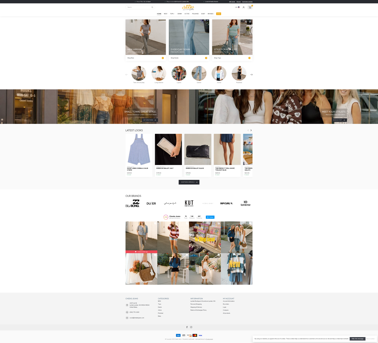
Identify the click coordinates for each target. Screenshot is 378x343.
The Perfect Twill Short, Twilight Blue (225, 169)
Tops (172, 14)
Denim (180, 14)
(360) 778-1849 (134, 312)
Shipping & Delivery (196, 307)
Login (224, 307)
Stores (239, 1)
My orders (226, 304)
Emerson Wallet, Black (195, 168)
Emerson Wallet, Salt (164, 168)
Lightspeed (191, 339)
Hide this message (357, 339)
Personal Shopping (196, 304)
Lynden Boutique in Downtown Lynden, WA (202, 301)
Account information (228, 301)
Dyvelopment (209, 339)
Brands (210, 14)
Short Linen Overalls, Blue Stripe (137, 169)
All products (226, 313)
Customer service (247, 1)
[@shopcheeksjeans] (166, 217)
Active (186, 14)
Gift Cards (232, 1)
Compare (225, 310)
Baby (203, 14)
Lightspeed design (199, 339)
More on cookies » (370, 339)
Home (159, 14)
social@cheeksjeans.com (137, 318)
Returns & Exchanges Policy (198, 310)
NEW (165, 14)
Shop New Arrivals (187, 182)
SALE (218, 14)
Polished (195, 14)
